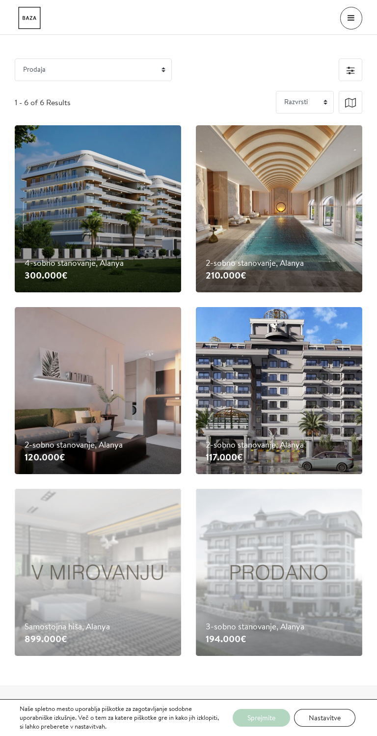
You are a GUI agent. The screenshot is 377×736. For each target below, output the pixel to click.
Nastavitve (325, 718)
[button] (350, 69)
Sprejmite (261, 718)
